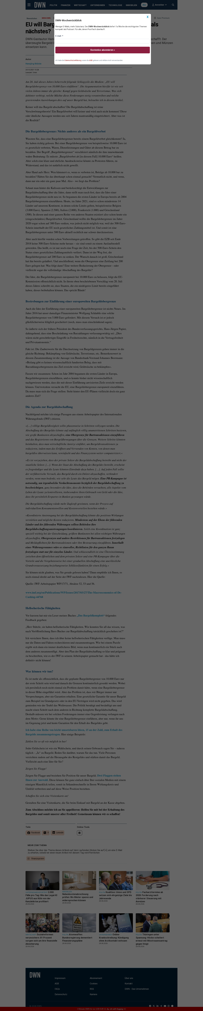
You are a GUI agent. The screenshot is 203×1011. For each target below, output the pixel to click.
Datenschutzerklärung (73, 60)
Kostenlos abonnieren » (102, 50)
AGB (91, 60)
